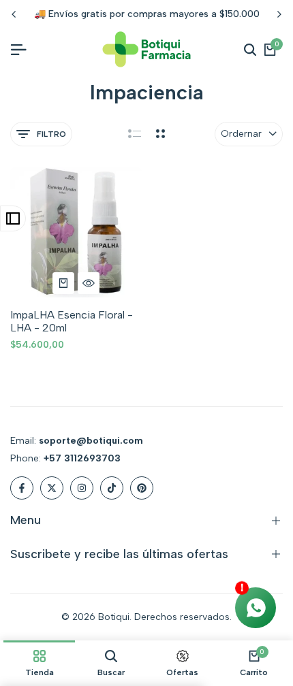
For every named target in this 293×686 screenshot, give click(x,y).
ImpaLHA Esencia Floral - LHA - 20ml (71, 321)
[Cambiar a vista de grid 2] (160, 134)
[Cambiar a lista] (134, 134)
